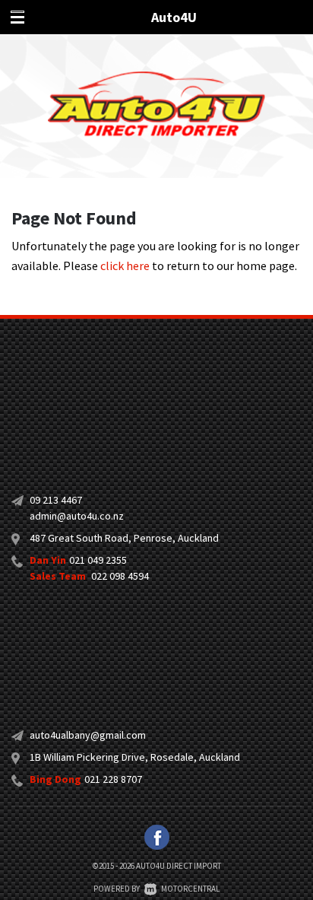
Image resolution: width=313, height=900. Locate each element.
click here (125, 265)
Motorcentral (190, 888)
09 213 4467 (56, 500)
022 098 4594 (120, 576)
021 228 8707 (113, 779)
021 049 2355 (98, 560)
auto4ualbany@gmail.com (88, 735)
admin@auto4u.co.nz (77, 516)
